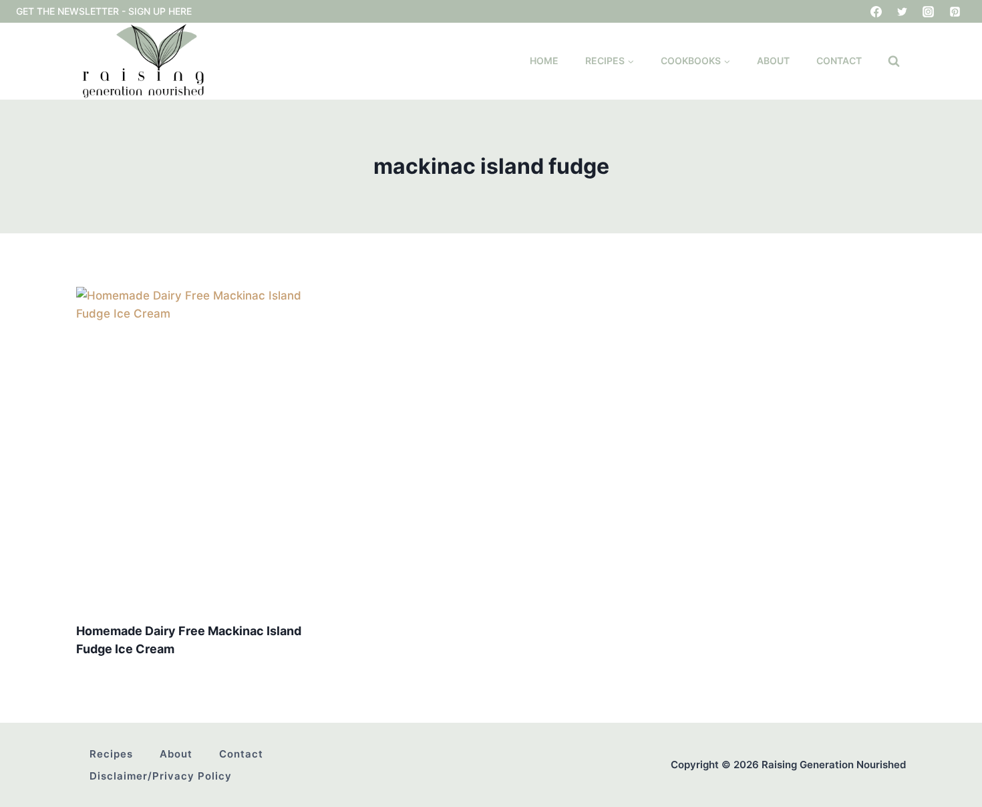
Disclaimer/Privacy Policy (161, 776)
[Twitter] (902, 11)
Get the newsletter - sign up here (104, 11)
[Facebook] (876, 11)
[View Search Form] (894, 61)
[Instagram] (928, 11)
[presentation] (205, 448)
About (773, 60)
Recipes (111, 753)
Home (544, 60)
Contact (839, 60)
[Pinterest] (954, 11)
